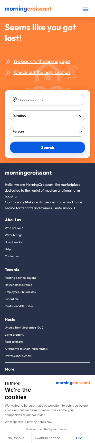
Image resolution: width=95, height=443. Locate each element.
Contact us (12, 256)
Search (47, 147)
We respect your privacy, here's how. (29, 422)
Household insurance (18, 285)
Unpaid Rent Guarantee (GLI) (24, 327)
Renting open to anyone (20, 277)
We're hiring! (13, 235)
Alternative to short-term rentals (26, 348)
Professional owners (18, 356)
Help (8, 249)
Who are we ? (14, 228)
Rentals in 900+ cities (19, 306)
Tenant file (12, 299)
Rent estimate (14, 341)
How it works (13, 242)
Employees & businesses (20, 292)
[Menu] (86, 9)
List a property (14, 334)
